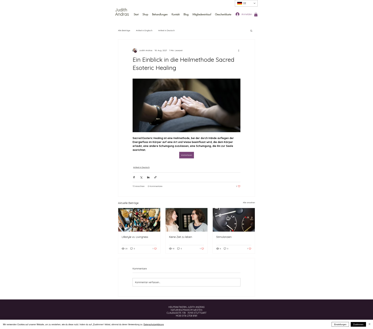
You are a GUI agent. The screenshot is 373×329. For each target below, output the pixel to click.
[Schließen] (369, 324)
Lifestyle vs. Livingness (135, 237)
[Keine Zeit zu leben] (187, 220)
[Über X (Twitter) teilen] (141, 177)
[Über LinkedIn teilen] (148, 177)
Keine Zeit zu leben (180, 237)
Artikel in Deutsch (166, 30)
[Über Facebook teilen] (134, 177)
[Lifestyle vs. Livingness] (139, 220)
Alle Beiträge (124, 30)
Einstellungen (340, 324)
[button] (256, 14)
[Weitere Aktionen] (238, 50)
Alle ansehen (249, 202)
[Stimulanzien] (234, 220)
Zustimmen (358, 324)
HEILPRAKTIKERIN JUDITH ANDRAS (186, 307)
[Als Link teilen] (155, 177)
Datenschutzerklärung (154, 324)
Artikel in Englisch (144, 30)
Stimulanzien (224, 237)
